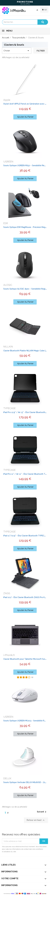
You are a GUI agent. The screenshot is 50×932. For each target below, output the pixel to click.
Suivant (42, 811)
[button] (25, 116)
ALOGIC (7, 285)
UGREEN (8, 161)
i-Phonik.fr (9, 655)
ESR (5, 223)
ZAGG (6, 593)
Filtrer (41, 51)
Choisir (16, 50)
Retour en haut (36, 820)
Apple (6, 99)
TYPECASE (9, 408)
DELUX (7, 778)
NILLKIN (8, 346)
